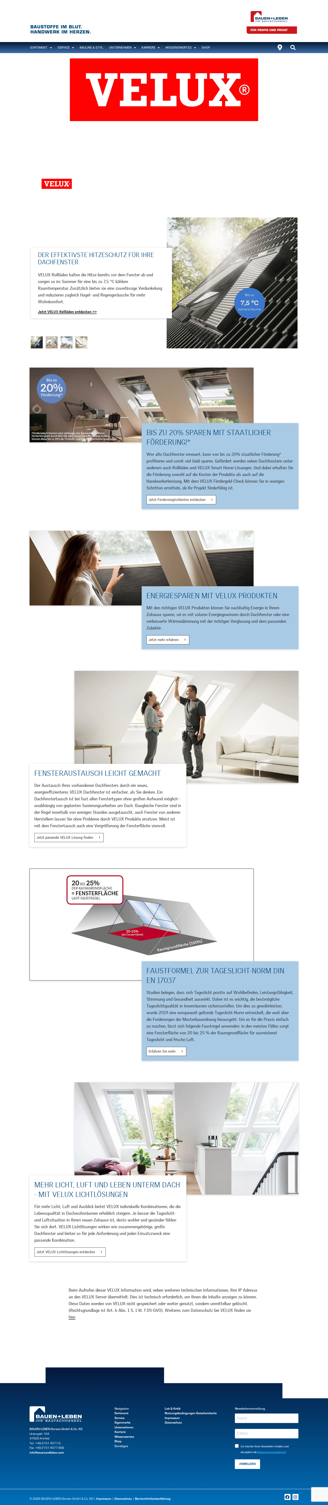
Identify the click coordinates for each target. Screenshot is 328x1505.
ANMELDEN (247, 1464)
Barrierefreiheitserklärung (152, 1498)
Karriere (148, 47)
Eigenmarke (123, 1422)
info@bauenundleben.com (47, 1452)
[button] (293, 47)
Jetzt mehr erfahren (164, 640)
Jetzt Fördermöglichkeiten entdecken (178, 500)
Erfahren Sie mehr (163, 1051)
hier (72, 1317)
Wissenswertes (178, 47)
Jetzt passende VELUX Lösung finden (65, 837)
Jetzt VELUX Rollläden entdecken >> (67, 312)
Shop (206, 47)
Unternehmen (120, 47)
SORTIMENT (39, 47)
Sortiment (121, 1413)
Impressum (172, 1418)
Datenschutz (173, 1422)
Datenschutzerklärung (272, 1452)
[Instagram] (295, 1497)
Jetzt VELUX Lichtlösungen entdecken (66, 1252)
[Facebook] (288, 1497)
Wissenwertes (124, 1436)
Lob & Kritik (173, 1408)
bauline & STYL (91, 47)
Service (64, 47)
